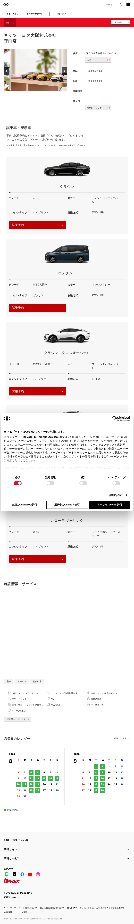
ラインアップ (13, 13)
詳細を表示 (116, 495)
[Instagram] (38, 874)
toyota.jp (30, 436)
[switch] (50, 483)
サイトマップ (10, 908)
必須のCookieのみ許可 (24, 504)
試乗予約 (18, 225)
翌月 (124, 738)
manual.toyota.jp (50, 436)
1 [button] (21, 97)
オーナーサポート (35, 13)
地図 (89, 60)
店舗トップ (10, 23)
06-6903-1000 (95, 71)
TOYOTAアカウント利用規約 (80, 908)
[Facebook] (22, 874)
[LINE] (6, 874)
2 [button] (27, 97)
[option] (35, 70)
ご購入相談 (117, 22)
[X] (14, 874)
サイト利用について (28, 908)
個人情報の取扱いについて (52, 908)
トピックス (61, 13)
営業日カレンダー (95, 108)
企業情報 (8, 912)
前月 (116, 738)
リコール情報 (21, 912)
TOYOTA (6, 4)
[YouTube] (30, 874)
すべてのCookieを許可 (109, 504)
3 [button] (34, 97)
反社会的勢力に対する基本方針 (110, 908)
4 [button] (40, 97)
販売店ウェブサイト (16, 719)
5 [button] (47, 97)
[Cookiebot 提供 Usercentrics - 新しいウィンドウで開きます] (116, 418)
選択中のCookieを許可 (67, 504)
